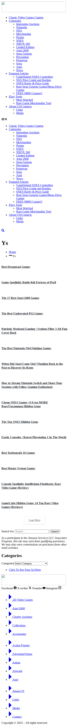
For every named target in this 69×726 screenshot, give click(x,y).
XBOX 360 (23, 43)
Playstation (22, 57)
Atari (19, 66)
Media (20, 113)
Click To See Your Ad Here (25, 569)
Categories (15, 20)
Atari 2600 (22, 50)
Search (55, 531)
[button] (34, 119)
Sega (19, 63)
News (19, 70)
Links (19, 109)
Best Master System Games (18, 468)
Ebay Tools (15, 96)
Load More (34, 520)
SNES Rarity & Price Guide (32, 83)
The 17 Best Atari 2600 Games (20, 297)
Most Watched (24, 99)
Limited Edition (25, 47)
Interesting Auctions (27, 24)
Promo (20, 37)
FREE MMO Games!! (29, 93)
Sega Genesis (24, 53)
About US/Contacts (20, 106)
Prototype (21, 60)
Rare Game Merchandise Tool (33, 103)
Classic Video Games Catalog (26, 17)
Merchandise (23, 34)
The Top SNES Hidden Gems (19, 421)
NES (19, 30)
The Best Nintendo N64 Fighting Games (26, 348)
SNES (20, 40)
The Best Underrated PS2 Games (22, 313)
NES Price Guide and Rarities (33, 80)
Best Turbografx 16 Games (18, 452)
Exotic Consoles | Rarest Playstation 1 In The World (33, 437)
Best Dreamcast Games (15, 266)
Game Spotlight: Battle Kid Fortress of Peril (28, 282)
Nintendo (21, 27)
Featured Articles (19, 73)
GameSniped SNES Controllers (34, 76)
